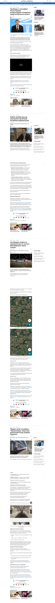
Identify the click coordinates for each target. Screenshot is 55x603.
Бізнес (25, 3)
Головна (11, 240)
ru (6, 1)
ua (3, 1)
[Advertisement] (21, 156)
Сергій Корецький (23, 220)
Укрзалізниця (12, 587)
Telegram (27, 149)
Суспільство (17, 240)
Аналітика (17, 3)
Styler (36, 3)
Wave (34, 3)
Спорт (31, 3)
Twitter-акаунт (26, 41)
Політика (21, 3)
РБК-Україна (16, 41)
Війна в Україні (18, 95)
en (5, 1)
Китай (14, 95)
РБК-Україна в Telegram (20, 85)
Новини (13, 3)
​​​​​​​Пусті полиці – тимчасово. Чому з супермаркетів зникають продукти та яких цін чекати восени (39, 144)
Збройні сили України (17, 220)
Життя (28, 3)
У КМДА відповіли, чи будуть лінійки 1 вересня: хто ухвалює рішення (39, 149)
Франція (12, 95)
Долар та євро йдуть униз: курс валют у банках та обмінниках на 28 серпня (39, 152)
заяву (27, 273)
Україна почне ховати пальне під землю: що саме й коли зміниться (38, 147)
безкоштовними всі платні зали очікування (23, 575)
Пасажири (19, 587)
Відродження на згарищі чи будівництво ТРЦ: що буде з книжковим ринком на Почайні (39, 34)
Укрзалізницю (29, 459)
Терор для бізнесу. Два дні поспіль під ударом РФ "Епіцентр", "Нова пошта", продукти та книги (39, 18)
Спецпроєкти (40, 3)
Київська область (13, 407)
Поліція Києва (17, 407)
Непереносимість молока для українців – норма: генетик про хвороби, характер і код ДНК (39, 450)
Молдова (16, 587)
